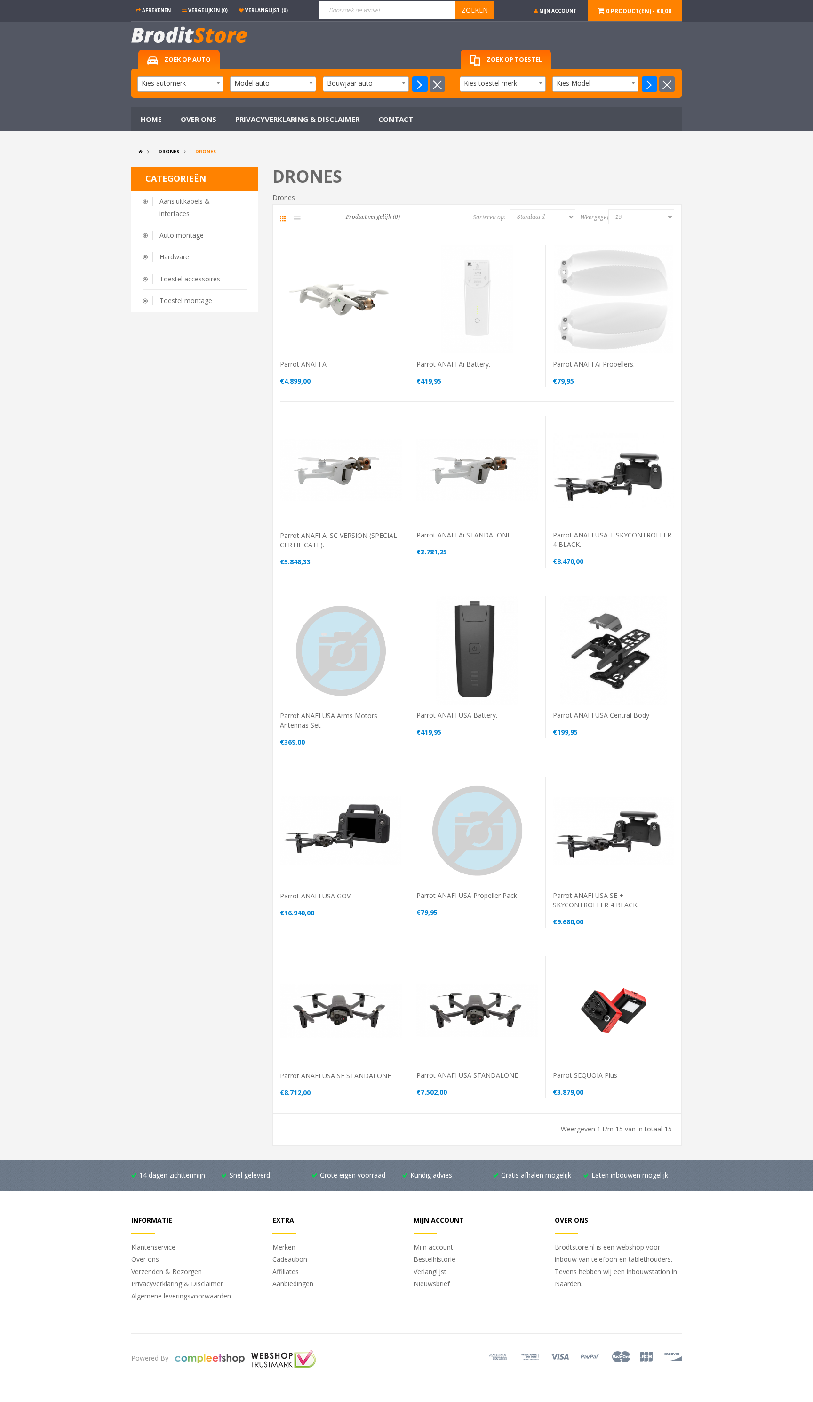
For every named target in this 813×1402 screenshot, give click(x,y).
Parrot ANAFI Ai (304, 364)
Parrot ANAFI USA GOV (315, 895)
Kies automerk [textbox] (164, 83)
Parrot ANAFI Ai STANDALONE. (464, 534)
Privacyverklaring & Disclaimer (177, 1283)
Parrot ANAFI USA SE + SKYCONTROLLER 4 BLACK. (595, 900)
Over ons (145, 1259)
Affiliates (285, 1271)
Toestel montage (185, 300)
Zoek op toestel (513, 59)
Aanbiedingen (292, 1283)
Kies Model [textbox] (573, 83)
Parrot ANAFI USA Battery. (456, 715)
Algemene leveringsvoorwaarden (181, 1295)
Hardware (174, 256)
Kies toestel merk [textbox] (490, 83)
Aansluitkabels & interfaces (184, 207)
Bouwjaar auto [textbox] (350, 83)
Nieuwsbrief (432, 1283)
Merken (283, 1246)
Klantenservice (153, 1246)
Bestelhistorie (434, 1259)
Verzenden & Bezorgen (166, 1271)
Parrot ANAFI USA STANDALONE (467, 1075)
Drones (169, 151)
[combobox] (180, 84)
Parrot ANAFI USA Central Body (601, 715)
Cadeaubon (289, 1259)
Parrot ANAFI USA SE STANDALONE (335, 1075)
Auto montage (181, 235)
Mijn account (433, 1246)
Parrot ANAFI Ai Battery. (453, 364)
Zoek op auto (187, 59)
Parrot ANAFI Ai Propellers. (594, 364)
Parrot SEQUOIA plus (585, 1075)
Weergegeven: (596, 217)
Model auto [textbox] (252, 83)
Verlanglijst (430, 1271)
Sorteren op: (489, 217)
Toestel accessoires (189, 278)
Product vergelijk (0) (373, 217)
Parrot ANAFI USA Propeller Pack (466, 895)
